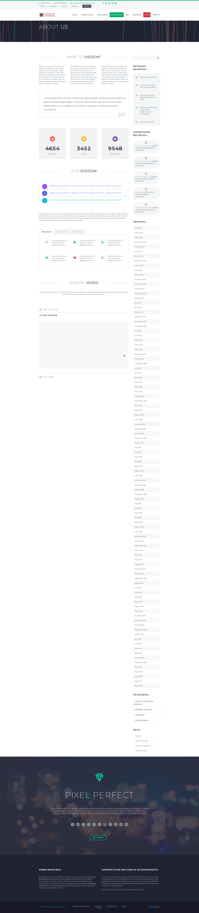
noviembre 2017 (140, 536)
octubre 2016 (139, 574)
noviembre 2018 (140, 485)
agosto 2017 (139, 550)
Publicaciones (117, 15)
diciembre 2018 (140, 480)
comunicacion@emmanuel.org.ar (84, 3)
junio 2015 (138, 644)
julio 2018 (138, 504)
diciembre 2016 (140, 569)
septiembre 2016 (141, 578)
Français (99, 908)
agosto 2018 (139, 499)
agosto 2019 (139, 443)
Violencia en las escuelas (148, 77)
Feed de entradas (142, 741)
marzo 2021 (139, 387)
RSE (127, 15)
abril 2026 (138, 228)
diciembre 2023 (140, 279)
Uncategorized (141, 720)
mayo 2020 (139, 410)
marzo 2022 (139, 345)
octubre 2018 (139, 490)
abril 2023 (138, 307)
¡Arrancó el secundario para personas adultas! (148, 86)
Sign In (64, 6)
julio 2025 (138, 251)
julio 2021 (138, 368)
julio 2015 (138, 639)
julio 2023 (138, 303)
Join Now (87, 6)
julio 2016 (138, 588)
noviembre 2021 (140, 354)
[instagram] (112, 3)
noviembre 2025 (140, 242)
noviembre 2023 (140, 284)
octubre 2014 (139, 658)
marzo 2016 (139, 602)
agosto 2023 (139, 298)
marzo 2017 (139, 560)
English (124, 906)
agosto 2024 (139, 265)
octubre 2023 (139, 289)
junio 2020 (138, 406)
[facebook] (103, 3)
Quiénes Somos (87, 15)
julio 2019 (138, 448)
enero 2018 (138, 532)
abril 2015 (138, 653)
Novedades (136, 15)
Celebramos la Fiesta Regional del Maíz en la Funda (148, 97)
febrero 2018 (139, 527)
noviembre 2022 (140, 321)
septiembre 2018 (141, 494)
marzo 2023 (139, 312)
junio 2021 (138, 373)
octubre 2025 (139, 247)
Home (43, 6)
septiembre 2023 (141, 293)
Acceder (138, 736)
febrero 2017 (139, 564)
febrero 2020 (139, 415)
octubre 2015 (139, 625)
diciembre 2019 (140, 424)
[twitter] (109, 3)
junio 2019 (138, 452)
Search (158, 58)
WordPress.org (141, 751)
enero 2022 (139, 349)
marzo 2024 (139, 275)
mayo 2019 (138, 457)
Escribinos (98, 906)
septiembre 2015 (141, 630)
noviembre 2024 (140, 261)
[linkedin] (106, 3)
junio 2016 (138, 592)
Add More (75, 6)
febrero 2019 (139, 471)
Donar (146, 15)
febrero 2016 (139, 606)
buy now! (98, 837)
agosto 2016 (139, 583)
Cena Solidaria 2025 (147, 122)
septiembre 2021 (141, 363)
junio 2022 (138, 335)
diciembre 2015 (140, 616)
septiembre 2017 (141, 546)
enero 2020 (139, 420)
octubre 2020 (139, 396)
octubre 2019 (139, 434)
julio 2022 (138, 331)
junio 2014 (138, 667)
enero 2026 (139, 237)
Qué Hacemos (102, 15)
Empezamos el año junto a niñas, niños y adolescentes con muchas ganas (148, 110)
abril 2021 (138, 382)
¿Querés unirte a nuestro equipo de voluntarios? (146, 148)
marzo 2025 (139, 256)
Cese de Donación (112, 906)
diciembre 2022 (140, 317)
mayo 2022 (138, 340)
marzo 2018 (139, 522)
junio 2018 (138, 508)
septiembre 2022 (141, 326)
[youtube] (115, 3)
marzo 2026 (139, 233)
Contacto (156, 15)
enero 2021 (138, 392)
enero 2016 (138, 611)
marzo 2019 (139, 466)
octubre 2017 (139, 541)
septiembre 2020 (141, 401)
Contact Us (53, 6)
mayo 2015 (138, 648)
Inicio (74, 15)
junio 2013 (138, 681)
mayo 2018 (138, 513)
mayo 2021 (138, 378)
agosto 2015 (139, 634)
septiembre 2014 (141, 662)
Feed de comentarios (143, 746)
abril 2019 (138, 462)
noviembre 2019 (140, 429)
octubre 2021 (139, 359)
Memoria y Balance (143, 710)
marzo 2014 (139, 672)
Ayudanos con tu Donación (81, 906)
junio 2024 (138, 270)
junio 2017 (138, 555)
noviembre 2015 (140, 620)
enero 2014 (138, 676)
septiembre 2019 (141, 438)
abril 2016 (138, 597)
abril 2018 (138, 518)
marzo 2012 (139, 686)
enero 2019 (138, 476)
